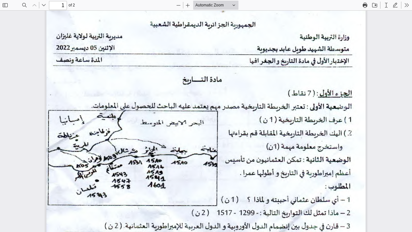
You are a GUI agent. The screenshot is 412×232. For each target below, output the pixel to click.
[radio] (386, 5)
